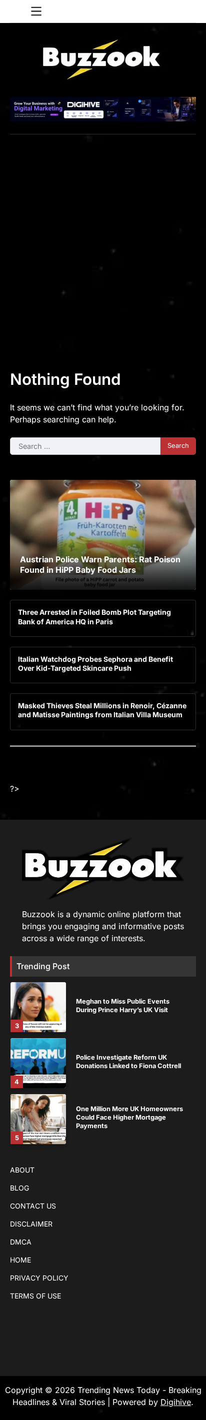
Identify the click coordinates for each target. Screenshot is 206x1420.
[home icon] (17, 11)
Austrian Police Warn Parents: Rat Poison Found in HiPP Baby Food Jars (100, 564)
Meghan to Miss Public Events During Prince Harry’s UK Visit (123, 1006)
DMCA (21, 1242)
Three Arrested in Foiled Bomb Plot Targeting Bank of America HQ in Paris (94, 616)
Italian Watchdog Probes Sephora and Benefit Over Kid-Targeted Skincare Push (95, 663)
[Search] (188, 11)
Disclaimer (31, 1224)
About (22, 1170)
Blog (19, 1188)
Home (20, 1260)
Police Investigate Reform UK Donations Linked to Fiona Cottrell (128, 1062)
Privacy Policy (39, 1278)
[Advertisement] (103, 242)
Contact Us (33, 1206)
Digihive (175, 1402)
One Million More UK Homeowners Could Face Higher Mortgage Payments (129, 1117)
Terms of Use (35, 1296)
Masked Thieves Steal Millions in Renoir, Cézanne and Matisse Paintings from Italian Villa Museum (102, 710)
